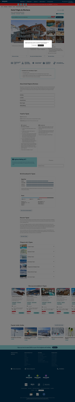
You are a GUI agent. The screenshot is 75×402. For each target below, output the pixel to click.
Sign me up (28, 206)
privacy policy (29, 207)
